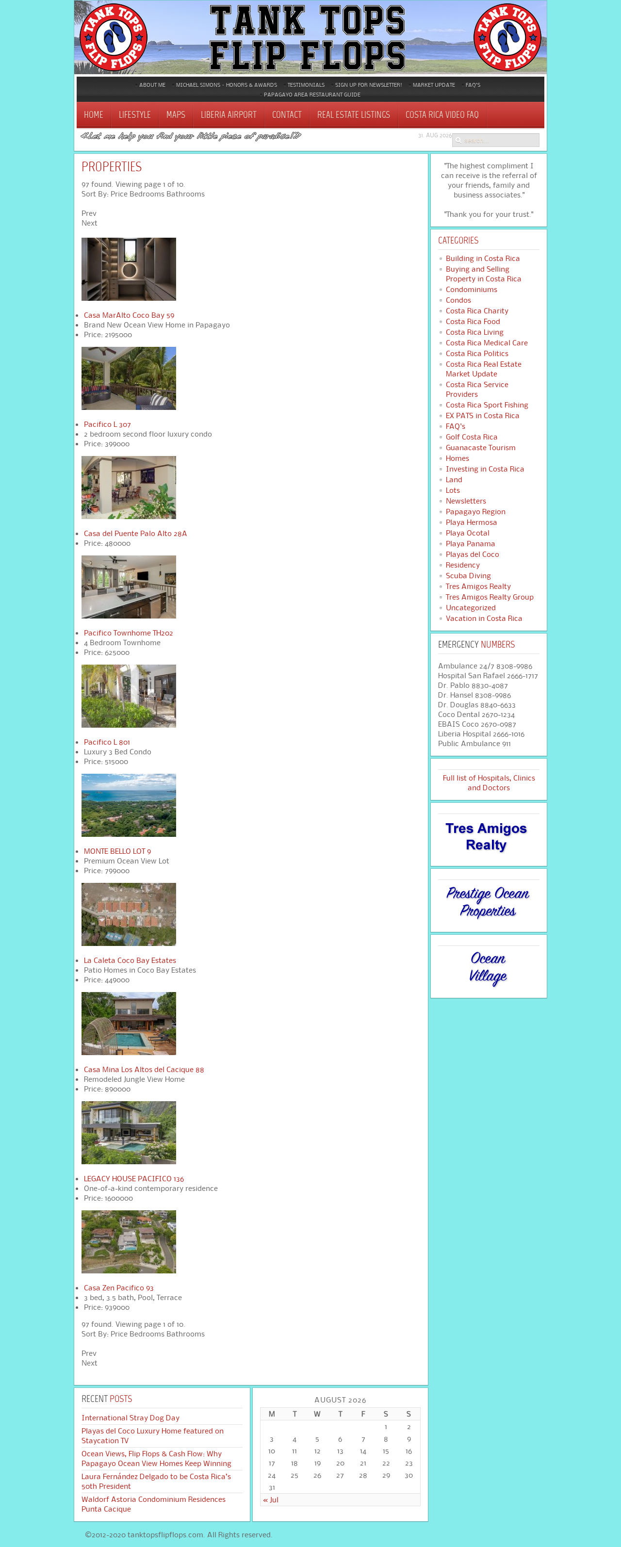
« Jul (270, 1500)
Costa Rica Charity (477, 311)
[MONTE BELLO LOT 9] (129, 834)
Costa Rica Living (475, 332)
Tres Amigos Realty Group (490, 597)
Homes (457, 458)
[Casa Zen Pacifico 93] (129, 1271)
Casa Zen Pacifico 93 (119, 1288)
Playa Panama (470, 544)
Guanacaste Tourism (481, 448)
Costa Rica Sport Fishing (487, 405)
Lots (453, 490)
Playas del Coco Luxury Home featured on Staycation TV (153, 1436)
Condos (458, 300)
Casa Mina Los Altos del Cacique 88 (144, 1069)
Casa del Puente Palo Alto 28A (135, 533)
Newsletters (466, 501)
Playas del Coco (472, 554)
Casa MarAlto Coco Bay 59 (129, 315)
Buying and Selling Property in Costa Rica (484, 274)
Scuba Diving (468, 576)
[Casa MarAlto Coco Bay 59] (129, 298)
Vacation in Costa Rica (484, 618)
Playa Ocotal (468, 533)
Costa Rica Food (473, 321)
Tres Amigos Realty (478, 586)
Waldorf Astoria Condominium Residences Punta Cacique (154, 1504)
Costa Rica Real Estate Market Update (484, 369)
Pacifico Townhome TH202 (128, 633)
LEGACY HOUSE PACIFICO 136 (134, 1178)
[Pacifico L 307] (129, 407)
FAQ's (455, 426)
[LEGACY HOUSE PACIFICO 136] (129, 1161)
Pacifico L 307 (107, 424)
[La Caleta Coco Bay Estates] (129, 943)
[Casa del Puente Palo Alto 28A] (129, 516)
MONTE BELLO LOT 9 (117, 851)
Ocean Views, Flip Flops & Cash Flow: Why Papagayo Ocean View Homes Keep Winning (156, 1458)
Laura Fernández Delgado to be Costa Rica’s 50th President (156, 1481)
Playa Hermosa (471, 522)
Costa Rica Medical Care (487, 343)
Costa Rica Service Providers (477, 389)
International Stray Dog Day (131, 1418)
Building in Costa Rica (483, 258)
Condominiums (471, 289)
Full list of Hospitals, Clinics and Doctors (489, 783)
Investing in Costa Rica (485, 469)
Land (454, 480)
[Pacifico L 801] (129, 725)
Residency (463, 565)
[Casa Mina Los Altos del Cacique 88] (129, 1052)
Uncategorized (471, 608)
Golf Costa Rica (472, 437)
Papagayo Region (476, 512)
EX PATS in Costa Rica (483, 416)
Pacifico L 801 (107, 742)
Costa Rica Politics (477, 353)
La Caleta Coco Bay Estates (130, 960)
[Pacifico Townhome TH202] (129, 616)
